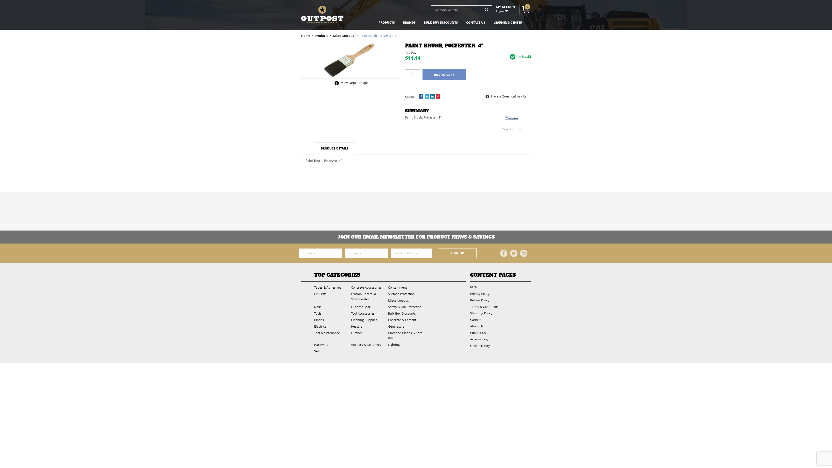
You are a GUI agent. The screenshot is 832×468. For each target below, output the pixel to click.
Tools (318, 313)
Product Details (334, 148)
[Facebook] (503, 253)
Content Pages (493, 275)
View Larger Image (354, 83)
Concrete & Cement (402, 320)
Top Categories (337, 275)
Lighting (394, 345)
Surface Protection (401, 294)
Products (387, 22)
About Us (476, 326)
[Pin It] (438, 96)
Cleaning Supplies (364, 320)
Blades (319, 320)
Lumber (356, 333)
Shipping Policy (481, 313)
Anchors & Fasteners (366, 345)
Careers (475, 320)
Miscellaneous (398, 300)
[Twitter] (513, 253)
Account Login (480, 339)
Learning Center (508, 22)
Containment (397, 287)
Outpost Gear (360, 307)
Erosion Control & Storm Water (363, 296)
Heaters (356, 326)
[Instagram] (523, 253)
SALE (317, 351)
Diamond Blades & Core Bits (405, 335)
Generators (396, 326)
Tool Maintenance (327, 333)
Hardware (321, 345)
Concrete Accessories (366, 287)
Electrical (320, 326)
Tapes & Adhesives (327, 287)
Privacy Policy (479, 294)
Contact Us (475, 22)
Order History (480, 346)
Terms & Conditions (484, 307)
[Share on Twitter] (427, 96)
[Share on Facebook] (421, 96)
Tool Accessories (363, 313)
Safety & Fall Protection (404, 307)
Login (500, 11)
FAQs (474, 287)
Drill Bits (320, 294)
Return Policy (479, 300)
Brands (409, 22)
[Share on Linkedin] (432, 96)
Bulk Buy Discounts (441, 22)
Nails (318, 307)
